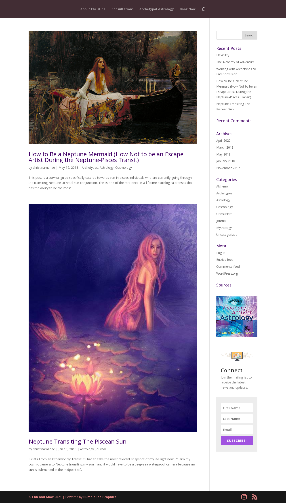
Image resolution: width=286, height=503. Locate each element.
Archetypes (90, 167)
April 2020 (223, 140)
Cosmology (123, 167)
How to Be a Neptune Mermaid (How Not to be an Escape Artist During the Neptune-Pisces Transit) (106, 157)
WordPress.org (227, 273)
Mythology (224, 227)
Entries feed (224, 259)
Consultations (122, 9)
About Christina (93, 9)
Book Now (188, 9)
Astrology (107, 167)
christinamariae (44, 167)
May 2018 (223, 154)
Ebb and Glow (43, 497)
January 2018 (225, 161)
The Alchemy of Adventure (235, 62)
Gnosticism (224, 214)
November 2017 (228, 168)
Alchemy (222, 186)
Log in (220, 252)
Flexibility (222, 55)
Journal (101, 449)
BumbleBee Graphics (99, 497)
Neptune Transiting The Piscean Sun (77, 441)
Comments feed (228, 266)
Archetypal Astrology (156, 9)
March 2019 (224, 147)
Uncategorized (226, 234)
